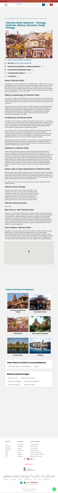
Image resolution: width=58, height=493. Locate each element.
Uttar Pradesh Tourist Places (14, 18)
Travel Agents (46, 479)
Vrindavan (40, 355)
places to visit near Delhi (22, 91)
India (5, 18)
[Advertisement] (29, 13)
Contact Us (13, 479)
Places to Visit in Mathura (33, 18)
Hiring (39, 479)
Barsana (36, 366)
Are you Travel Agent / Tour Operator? (16, 1)
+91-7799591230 (32, 483)
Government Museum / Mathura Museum (19, 366)
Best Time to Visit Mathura (32, 381)
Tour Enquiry (18, 4)
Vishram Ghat (18, 333)
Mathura (24, 18)
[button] (29, 252)
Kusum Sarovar (18, 355)
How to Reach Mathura (14, 385)
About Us (6, 479)
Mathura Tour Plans (29, 385)
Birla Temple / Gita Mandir (40, 333)
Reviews (20, 479)
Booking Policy (28, 479)
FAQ (35, 479)
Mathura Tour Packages (14, 381)
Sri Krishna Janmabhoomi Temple (18, 311)
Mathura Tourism (12, 378)
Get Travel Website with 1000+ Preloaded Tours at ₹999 (38, 1)
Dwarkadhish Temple (40, 312)
